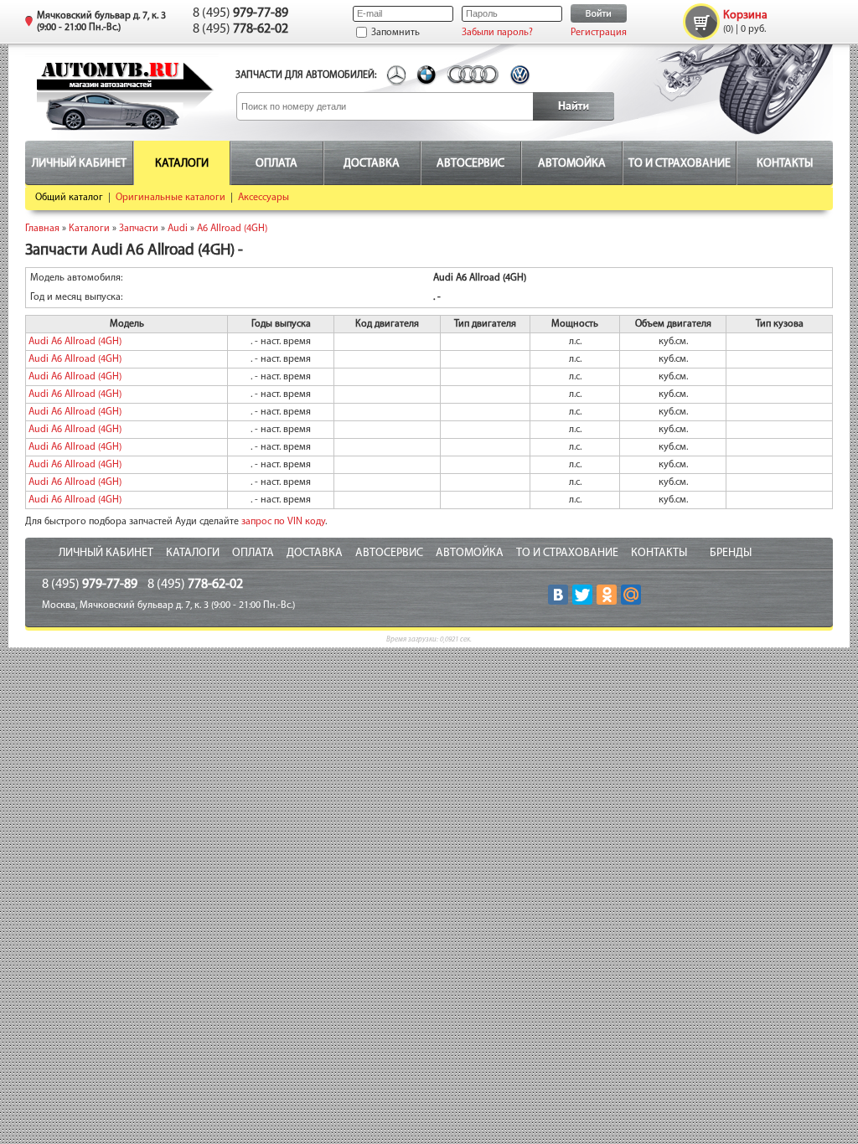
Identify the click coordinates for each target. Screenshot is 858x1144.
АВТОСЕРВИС (389, 553)
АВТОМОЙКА (470, 553)
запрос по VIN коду (283, 522)
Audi (178, 229)
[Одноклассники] (607, 595)
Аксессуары (263, 198)
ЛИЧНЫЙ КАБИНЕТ (106, 553)
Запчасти (138, 229)
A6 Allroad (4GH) (232, 229)
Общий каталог (69, 198)
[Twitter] (582, 595)
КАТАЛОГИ (193, 553)
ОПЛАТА (253, 553)
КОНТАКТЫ (659, 553)
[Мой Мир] (631, 595)
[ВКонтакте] (558, 595)
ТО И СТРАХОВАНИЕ (567, 553)
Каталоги (89, 229)
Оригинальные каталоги (170, 198)
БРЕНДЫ (731, 553)
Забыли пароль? (497, 33)
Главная (42, 229)
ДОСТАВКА (315, 553)
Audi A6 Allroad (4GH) (74, 342)
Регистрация (599, 33)
